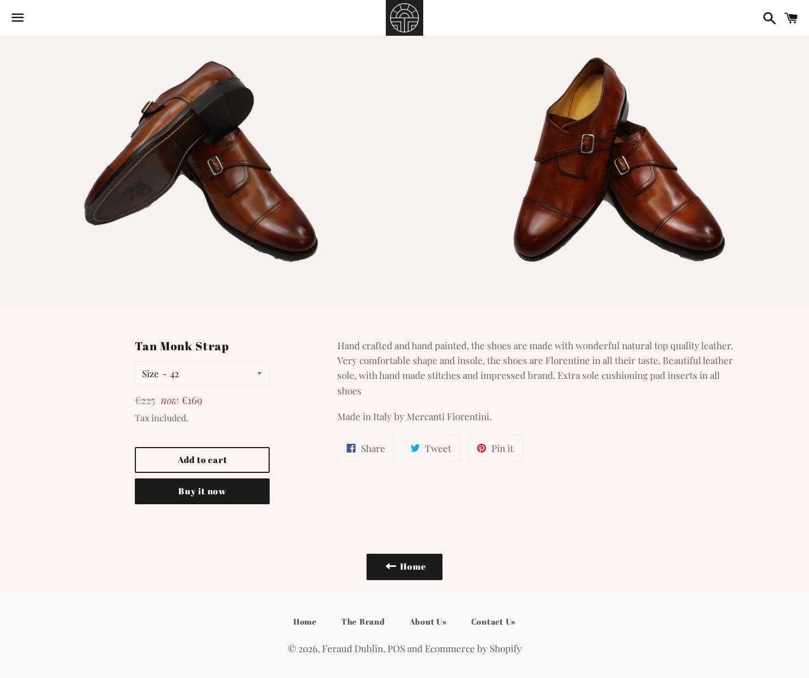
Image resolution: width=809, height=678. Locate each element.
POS (396, 648)
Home (305, 621)
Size (150, 373)
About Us (428, 621)
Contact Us (493, 621)
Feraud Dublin (352, 648)
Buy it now (202, 491)
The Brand (363, 621)
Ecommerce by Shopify (473, 648)
